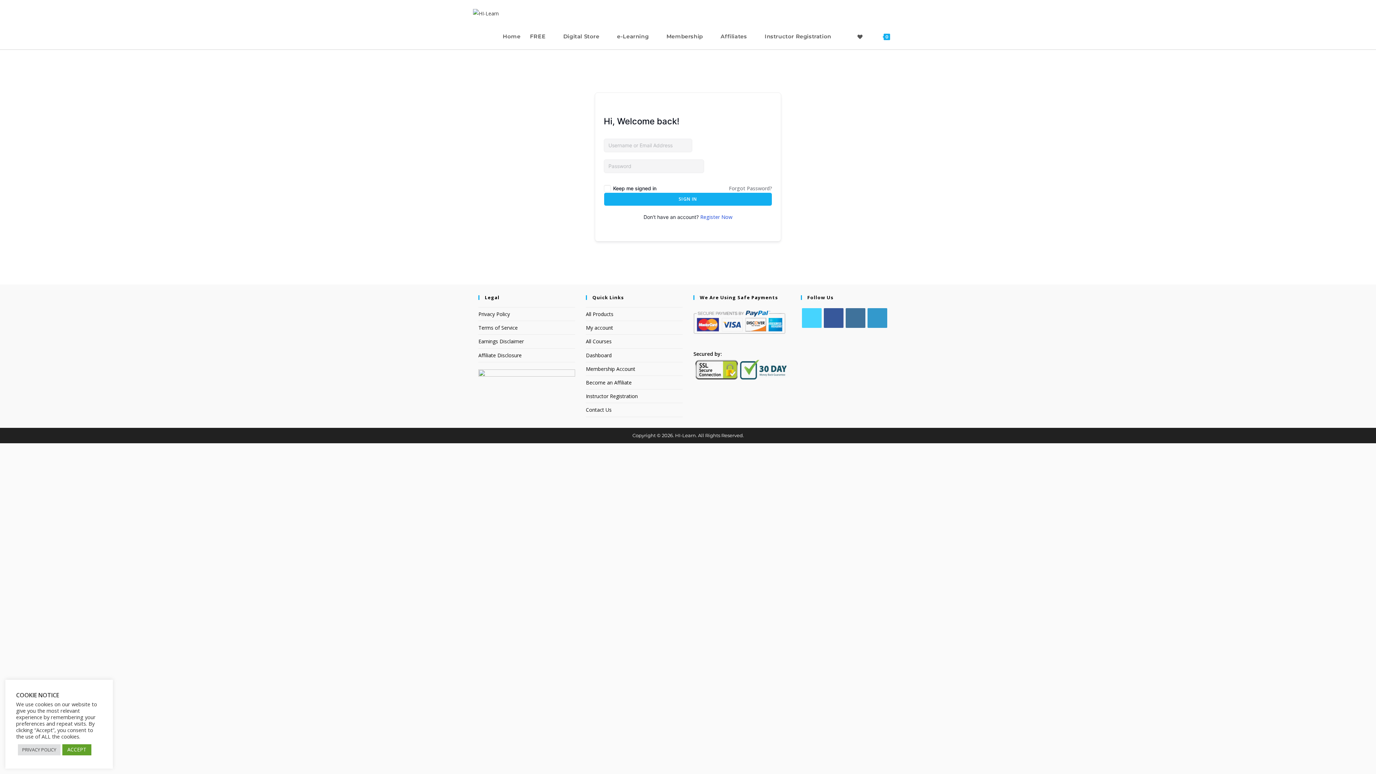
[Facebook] (834, 318)
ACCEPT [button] (76, 749)
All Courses (599, 341)
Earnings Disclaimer (501, 341)
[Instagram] (855, 318)
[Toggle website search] (901, 36)
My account (599, 327)
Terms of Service (498, 327)
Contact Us (599, 409)
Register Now (716, 217)
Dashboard (599, 355)
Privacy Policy (494, 314)
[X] (812, 318)
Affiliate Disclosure (500, 355)
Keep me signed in (634, 188)
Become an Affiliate (609, 382)
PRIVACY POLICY (39, 749)
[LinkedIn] (877, 318)
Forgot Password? (750, 188)
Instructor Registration (612, 396)
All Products (599, 314)
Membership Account (610, 369)
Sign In (688, 199)
